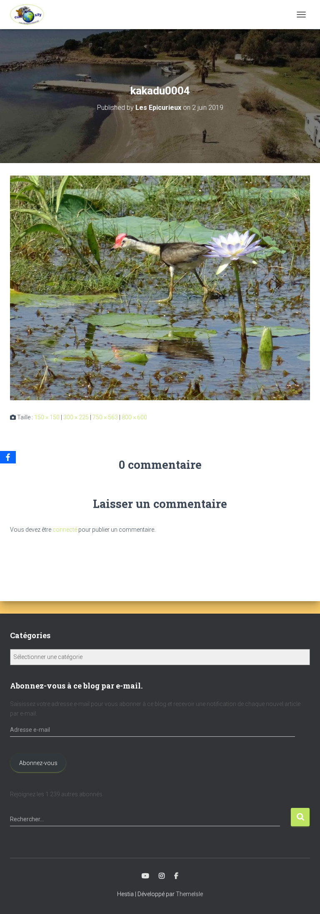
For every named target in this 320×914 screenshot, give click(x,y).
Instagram (162, 876)
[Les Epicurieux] (30, 14)
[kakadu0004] (160, 287)
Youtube (145, 876)
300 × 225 (76, 417)
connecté (64, 529)
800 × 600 (134, 417)
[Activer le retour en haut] (303, 897)
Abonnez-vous (38, 763)
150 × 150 (47, 417)
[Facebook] (8, 457)
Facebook (176, 876)
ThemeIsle (189, 894)
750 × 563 (105, 417)
